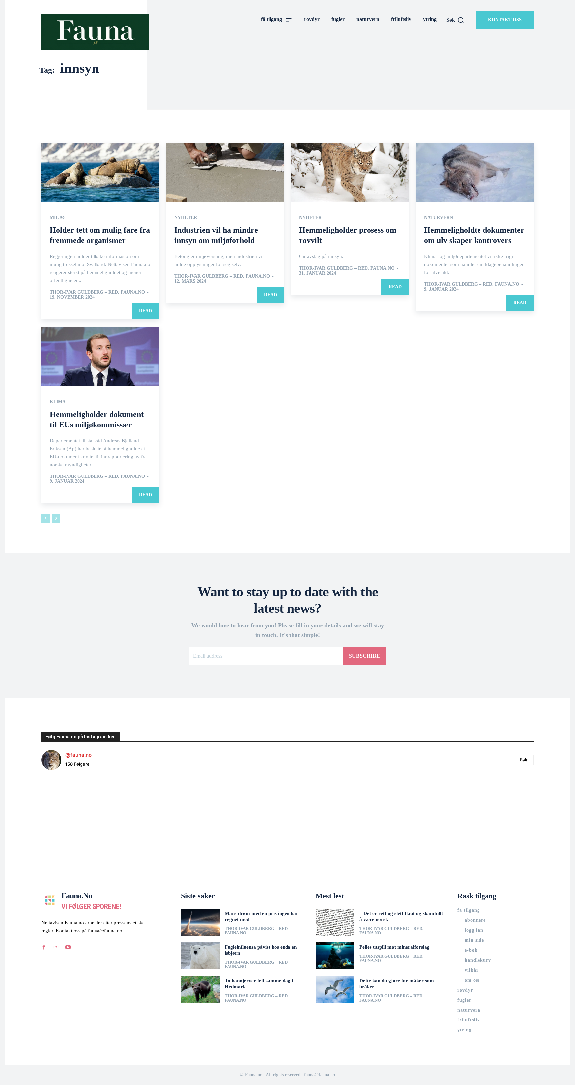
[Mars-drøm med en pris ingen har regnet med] (200, 922)
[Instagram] (56, 947)
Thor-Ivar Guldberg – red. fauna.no (97, 292)
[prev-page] (45, 518)
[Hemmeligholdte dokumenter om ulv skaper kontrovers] (475, 172)
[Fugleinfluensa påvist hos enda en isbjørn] (200, 955)
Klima (58, 402)
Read (145, 310)
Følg (524, 759)
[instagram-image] (82, 816)
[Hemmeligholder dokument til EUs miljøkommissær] (100, 356)
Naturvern (438, 217)
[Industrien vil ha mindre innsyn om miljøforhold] (225, 172)
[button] (455, 20)
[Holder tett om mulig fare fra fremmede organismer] (100, 172)
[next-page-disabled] (56, 518)
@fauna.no (78, 755)
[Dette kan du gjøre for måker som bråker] (335, 989)
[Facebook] (44, 947)
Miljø (57, 217)
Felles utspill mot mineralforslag (394, 947)
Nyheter (185, 217)
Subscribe (364, 656)
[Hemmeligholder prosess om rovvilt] (350, 172)
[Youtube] (68, 947)
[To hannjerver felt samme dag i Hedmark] (200, 989)
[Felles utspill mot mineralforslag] (335, 955)
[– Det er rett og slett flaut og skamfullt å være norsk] (335, 922)
